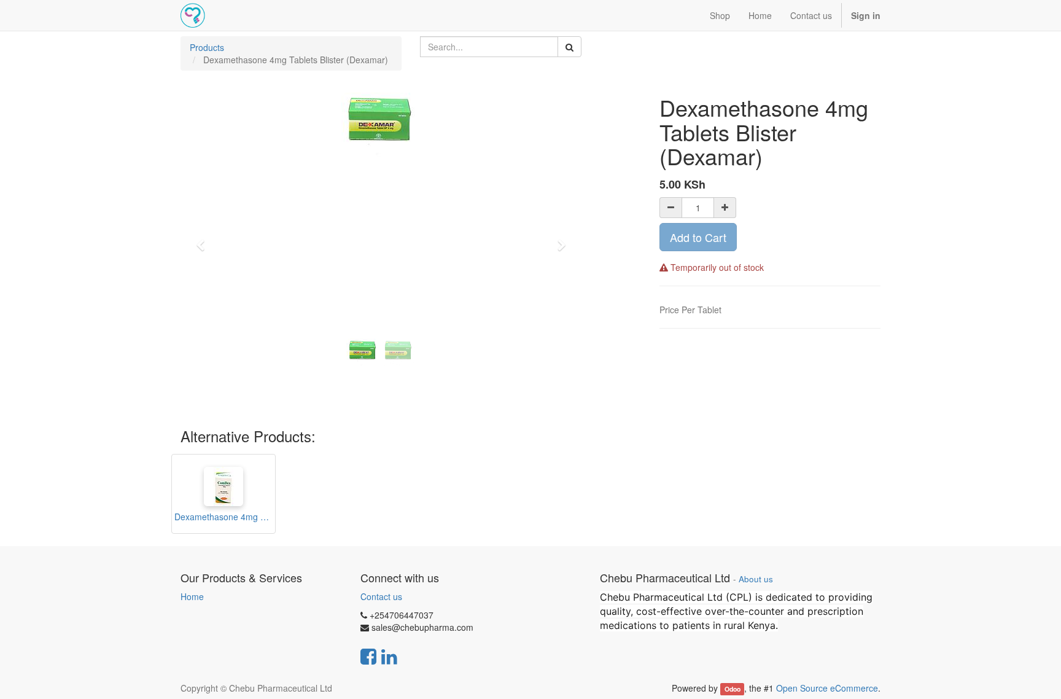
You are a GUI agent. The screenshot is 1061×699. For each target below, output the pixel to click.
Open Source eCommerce (827, 688)
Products (207, 47)
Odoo (732, 688)
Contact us (381, 596)
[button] (204, 239)
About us (756, 579)
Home (192, 596)
